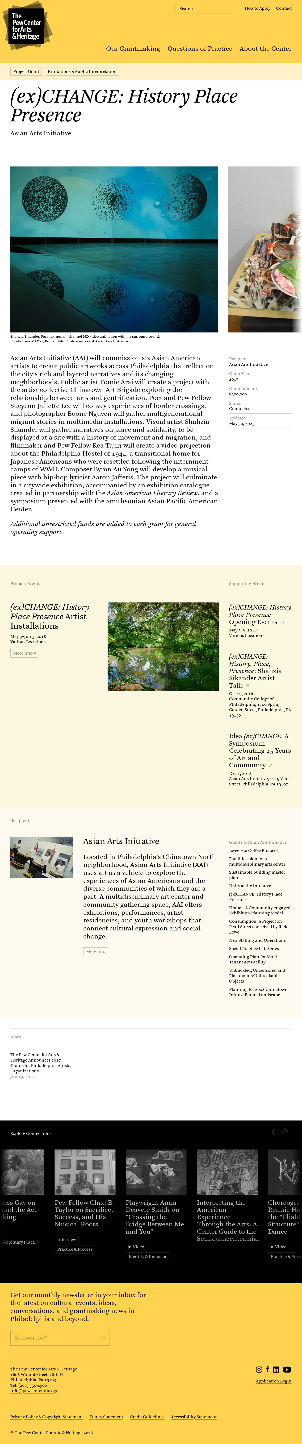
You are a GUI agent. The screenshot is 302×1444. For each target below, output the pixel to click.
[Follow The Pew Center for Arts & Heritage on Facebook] (267, 1371)
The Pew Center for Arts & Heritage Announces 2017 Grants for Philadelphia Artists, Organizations (40, 1063)
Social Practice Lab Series (254, 949)
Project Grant (26, 71)
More (23, 653)
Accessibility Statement (194, 1417)
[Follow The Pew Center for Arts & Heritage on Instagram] (259, 1371)
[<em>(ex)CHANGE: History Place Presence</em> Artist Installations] (163, 646)
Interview (66, 1240)
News (15, 1037)
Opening (260, 615)
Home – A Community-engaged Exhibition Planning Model (259, 910)
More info (95, 951)
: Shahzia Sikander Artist (255, 671)
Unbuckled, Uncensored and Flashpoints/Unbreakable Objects (257, 975)
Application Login (274, 1381)
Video (138, 1247)
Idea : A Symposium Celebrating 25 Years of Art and (260, 751)
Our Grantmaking (133, 48)
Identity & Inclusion (148, 1256)
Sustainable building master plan (257, 875)
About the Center (266, 48)
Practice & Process (74, 1249)
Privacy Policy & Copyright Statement (46, 1417)
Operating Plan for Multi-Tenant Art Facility (254, 959)
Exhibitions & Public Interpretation (82, 71)
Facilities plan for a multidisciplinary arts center (257, 861)
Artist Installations (49, 616)
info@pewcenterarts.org (34, 1391)
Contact (284, 8)
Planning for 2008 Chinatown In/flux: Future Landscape (258, 992)
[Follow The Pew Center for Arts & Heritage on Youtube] (287, 1371)
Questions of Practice (200, 48)
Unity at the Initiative (250, 886)
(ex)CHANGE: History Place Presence (255, 897)
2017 (234, 379)
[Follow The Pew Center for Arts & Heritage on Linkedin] (276, 1371)
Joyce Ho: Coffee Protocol (253, 850)
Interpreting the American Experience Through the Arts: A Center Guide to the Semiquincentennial (228, 1220)
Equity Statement (106, 1417)
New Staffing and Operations (257, 940)
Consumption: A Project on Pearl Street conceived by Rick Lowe (258, 926)
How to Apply (257, 8)
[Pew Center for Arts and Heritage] (26, 26)
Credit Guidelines (147, 1417)
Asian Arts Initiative (40, 133)
